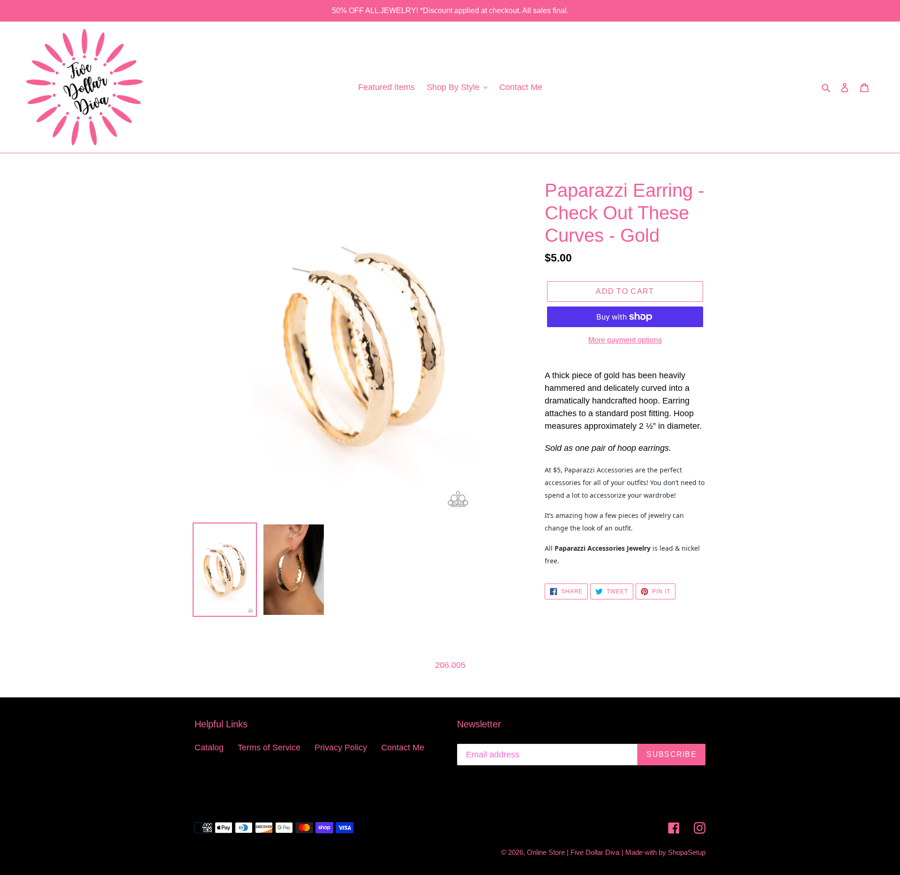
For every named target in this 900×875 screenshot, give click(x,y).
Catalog (209, 747)
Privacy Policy (341, 747)
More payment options (625, 340)
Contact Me (402, 747)
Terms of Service (269, 747)
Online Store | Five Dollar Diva (573, 852)
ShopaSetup (686, 852)
